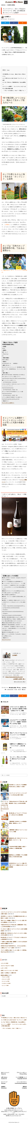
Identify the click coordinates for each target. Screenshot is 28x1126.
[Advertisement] (14, 888)
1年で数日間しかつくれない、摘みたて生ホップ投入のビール (14, 1017)
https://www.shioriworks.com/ (14, 677)
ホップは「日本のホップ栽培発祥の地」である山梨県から (13, 1022)
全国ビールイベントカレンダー (9, 970)
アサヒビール (5, 977)
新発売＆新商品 (11, 5)
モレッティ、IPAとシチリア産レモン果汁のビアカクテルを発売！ (18, 758)
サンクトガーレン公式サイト (8, 402)
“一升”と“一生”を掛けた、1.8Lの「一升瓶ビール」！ (15, 90)
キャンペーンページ (6, 639)
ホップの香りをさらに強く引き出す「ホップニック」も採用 (13, 1019)
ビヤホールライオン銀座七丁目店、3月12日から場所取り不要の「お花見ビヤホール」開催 (18, 708)
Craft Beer (24, 687)
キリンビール (5, 981)
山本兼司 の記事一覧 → (19, 679)
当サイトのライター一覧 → (19, 681)
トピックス (4, 963)
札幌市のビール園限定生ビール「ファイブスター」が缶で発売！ (18, 745)
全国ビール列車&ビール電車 (8, 972)
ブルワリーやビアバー (7, 965)
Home (4, 5)
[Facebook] (14, 23)
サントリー (5, 985)
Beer (20, 687)
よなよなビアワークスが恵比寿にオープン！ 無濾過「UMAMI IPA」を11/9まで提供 (18, 721)
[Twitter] (5, 23)
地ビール (23, 689)
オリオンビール (6, 979)
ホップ (19, 689)
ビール (15, 689)
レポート (4, 968)
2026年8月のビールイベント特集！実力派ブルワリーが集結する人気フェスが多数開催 (18, 865)
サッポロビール (6, 983)
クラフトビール (10, 689)
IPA (5, 689)
